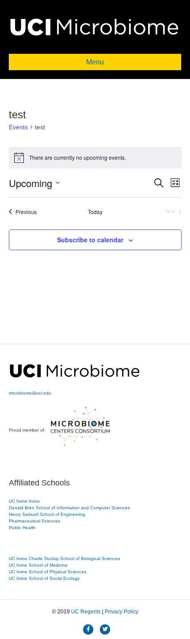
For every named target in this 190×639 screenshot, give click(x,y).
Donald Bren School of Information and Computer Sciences (69, 507)
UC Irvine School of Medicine (38, 565)
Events (18, 127)
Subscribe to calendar (90, 240)
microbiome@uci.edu (30, 393)
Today (95, 211)
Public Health (22, 527)
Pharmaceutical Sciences (34, 521)
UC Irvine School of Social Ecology (44, 578)
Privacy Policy (121, 612)
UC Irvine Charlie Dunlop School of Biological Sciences (64, 558)
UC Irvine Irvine (24, 501)
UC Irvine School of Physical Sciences (47, 571)
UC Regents (86, 612)
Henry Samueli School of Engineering (47, 514)
